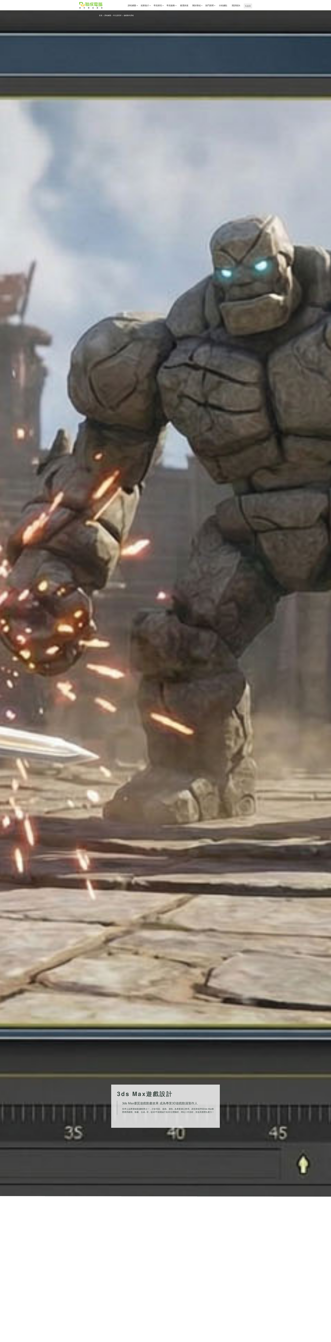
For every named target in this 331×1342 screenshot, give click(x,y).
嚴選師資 (184, 5)
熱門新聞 (209, 5)
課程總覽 (132, 5)
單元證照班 (117, 15)
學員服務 (171, 5)
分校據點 (223, 5)
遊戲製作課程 (129, 15)
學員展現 (158, 5)
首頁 (100, 15)
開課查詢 (236, 5)
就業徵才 (145, 5)
